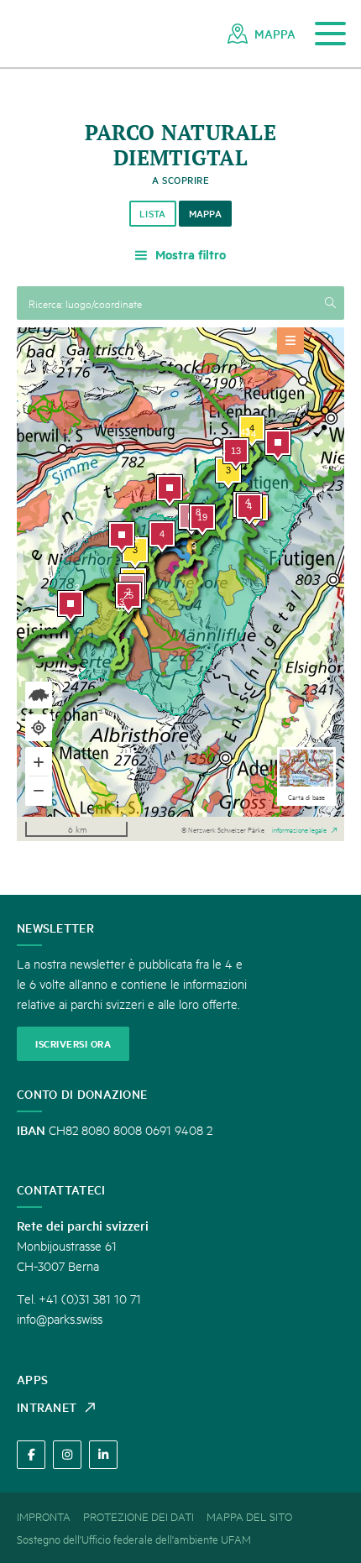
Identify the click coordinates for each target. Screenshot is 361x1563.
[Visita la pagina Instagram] (67, 1454)
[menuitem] (261, 33)
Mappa (205, 213)
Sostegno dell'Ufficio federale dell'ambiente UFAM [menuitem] (134, 1538)
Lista (152, 213)
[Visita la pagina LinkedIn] (103, 1454)
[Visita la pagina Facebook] (31, 1454)
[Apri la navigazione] (330, 34)
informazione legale (299, 828)
